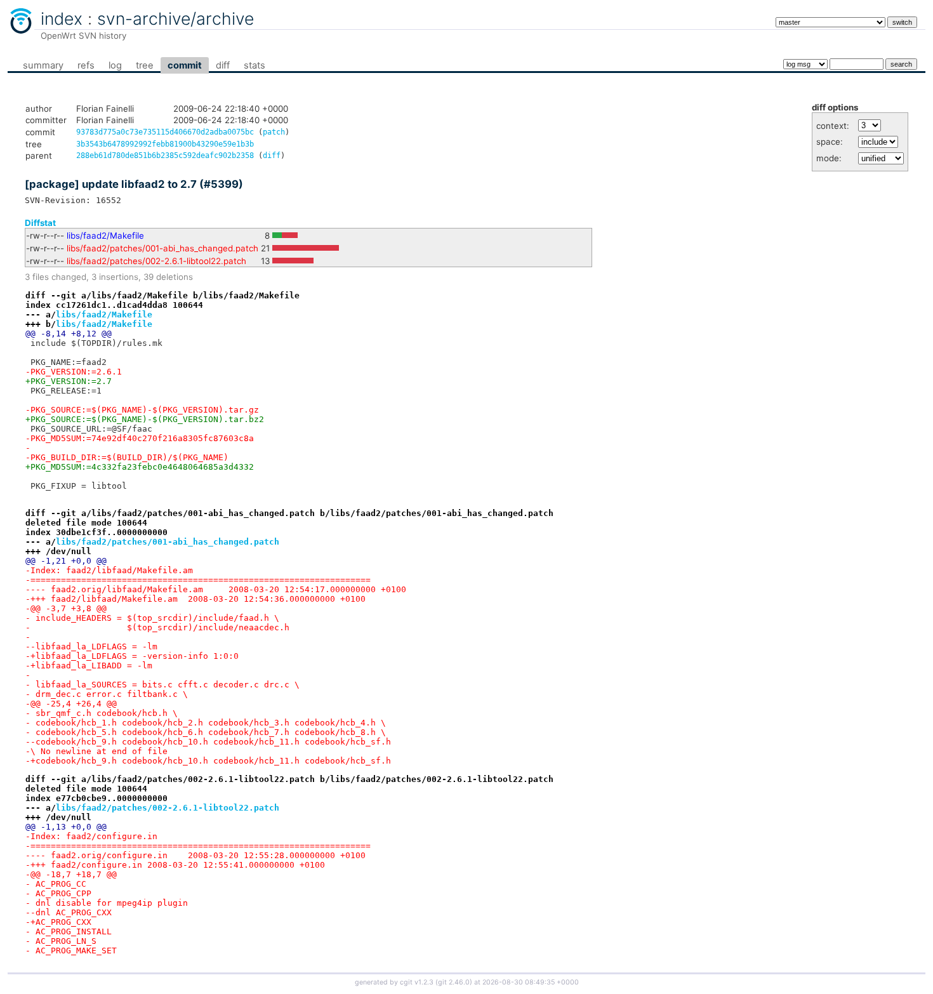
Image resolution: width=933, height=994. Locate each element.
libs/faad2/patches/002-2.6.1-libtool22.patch (156, 261)
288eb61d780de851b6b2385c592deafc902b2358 (165, 155)
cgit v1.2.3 (416, 982)
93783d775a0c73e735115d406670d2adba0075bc (165, 132)
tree (145, 65)
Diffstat (40, 223)
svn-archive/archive (175, 18)
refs (86, 65)
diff (223, 65)
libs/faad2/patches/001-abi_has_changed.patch (162, 248)
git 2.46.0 (454, 982)
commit (185, 65)
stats (254, 65)
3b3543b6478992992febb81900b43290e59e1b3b (165, 144)
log (115, 65)
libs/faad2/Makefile (105, 235)
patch (274, 132)
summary (43, 65)
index (62, 18)
